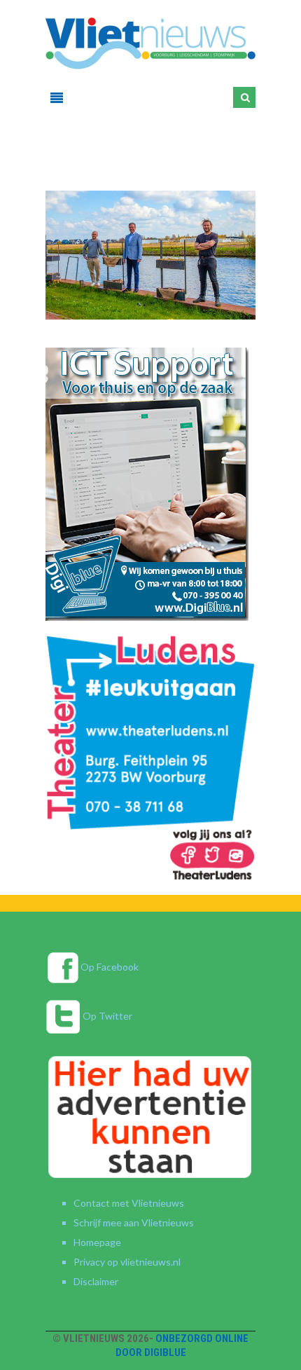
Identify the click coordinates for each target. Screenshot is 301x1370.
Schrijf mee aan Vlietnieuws (134, 1222)
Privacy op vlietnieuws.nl (127, 1262)
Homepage (97, 1242)
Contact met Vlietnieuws (129, 1203)
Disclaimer (96, 1281)
